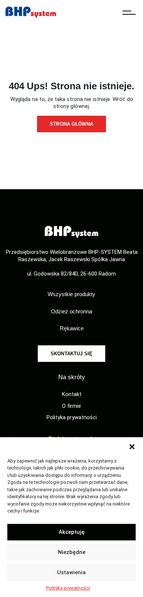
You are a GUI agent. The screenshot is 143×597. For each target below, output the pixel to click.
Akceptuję (72, 532)
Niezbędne (71, 552)
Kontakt (71, 394)
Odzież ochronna (71, 311)
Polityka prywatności (68, 588)
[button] (132, 446)
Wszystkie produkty (71, 294)
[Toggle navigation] (129, 12)
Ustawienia (71, 572)
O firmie (71, 406)
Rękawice (72, 328)
